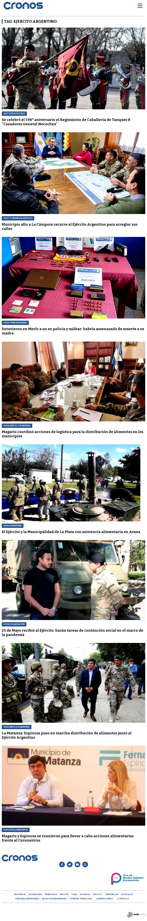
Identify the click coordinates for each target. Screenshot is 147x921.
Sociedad (85, 894)
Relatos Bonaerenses (54, 899)
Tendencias (111, 894)
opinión (74, 899)
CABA (74, 894)
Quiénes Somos (104, 899)
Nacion (64, 894)
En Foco (97, 894)
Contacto (123, 899)
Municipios (51, 894)
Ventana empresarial (27, 899)
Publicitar (86, 899)
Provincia (19, 894)
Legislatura (35, 894)
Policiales (127, 894)
